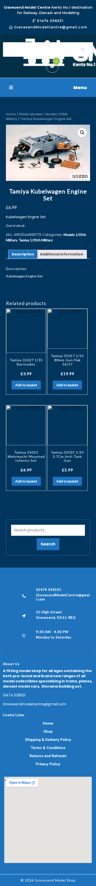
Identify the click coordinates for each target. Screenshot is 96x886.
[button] (48, 87)
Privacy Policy (48, 764)
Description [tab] (23, 254)
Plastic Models (30, 114)
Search (48, 544)
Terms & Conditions (48, 748)
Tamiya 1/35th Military (36, 240)
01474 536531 (14, 695)
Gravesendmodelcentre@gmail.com (34, 704)
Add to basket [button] (26, 385)
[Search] (83, 49)
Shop (48, 731)
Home (11, 114)
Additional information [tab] (61, 254)
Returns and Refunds (48, 756)
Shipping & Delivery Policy (48, 739)
